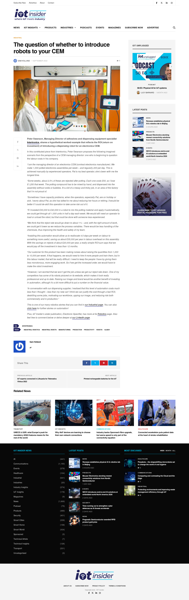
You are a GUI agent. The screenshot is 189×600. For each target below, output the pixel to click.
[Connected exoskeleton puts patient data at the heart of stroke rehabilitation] (156, 413)
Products (50, 27)
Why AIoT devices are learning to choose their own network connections (72, 434)
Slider (107, 330)
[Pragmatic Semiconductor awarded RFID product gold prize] (74, 520)
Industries (67, 27)
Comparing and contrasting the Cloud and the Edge (156, 477)
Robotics (102, 313)
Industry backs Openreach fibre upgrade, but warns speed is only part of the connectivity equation (114, 435)
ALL (173, 451)
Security (17, 515)
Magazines (114, 27)
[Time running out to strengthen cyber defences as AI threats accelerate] (74, 507)
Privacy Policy (98, 586)
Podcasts (86, 27)
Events (100, 27)
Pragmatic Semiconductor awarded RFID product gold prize (98, 520)
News (17, 27)
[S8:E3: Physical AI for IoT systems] (152, 66)
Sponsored (18, 534)
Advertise (33, 2)
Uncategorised (20, 553)
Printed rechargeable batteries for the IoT (100, 378)
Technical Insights (21, 544)
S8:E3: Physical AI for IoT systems (152, 88)
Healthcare (143, 429)
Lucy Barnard (147, 92)
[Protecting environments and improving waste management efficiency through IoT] (129, 490)
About (42, 2)
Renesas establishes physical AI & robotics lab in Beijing (158, 122)
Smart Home (19, 525)
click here (32, 308)
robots (99, 330)
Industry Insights (21, 487)
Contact (51, 2)
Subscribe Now (20, 2)
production (77, 330)
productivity (89, 330)
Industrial (18, 37)
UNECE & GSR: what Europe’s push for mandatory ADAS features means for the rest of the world (31, 435)
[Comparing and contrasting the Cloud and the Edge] (129, 477)
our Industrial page (94, 304)
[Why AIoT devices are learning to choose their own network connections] (73, 413)
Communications (103, 429)
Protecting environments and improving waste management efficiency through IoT (156, 490)
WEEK (162, 451)
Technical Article (21, 539)
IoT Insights (31, 27)
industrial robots (49, 330)
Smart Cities (19, 520)
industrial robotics (32, 330)
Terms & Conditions (117, 586)
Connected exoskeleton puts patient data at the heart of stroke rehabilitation (156, 434)
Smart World (19, 529)
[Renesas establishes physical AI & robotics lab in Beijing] (138, 122)
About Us (68, 586)
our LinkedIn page (81, 317)
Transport (18, 429)
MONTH (168, 451)
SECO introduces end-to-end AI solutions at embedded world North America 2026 (157, 153)
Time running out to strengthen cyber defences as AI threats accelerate (97, 507)
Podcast (152, 84)
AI (14, 459)
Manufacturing (65, 330)
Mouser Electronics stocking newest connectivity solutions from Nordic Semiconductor (158, 137)
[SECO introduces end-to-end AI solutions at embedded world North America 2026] (138, 152)
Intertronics (27, 326)
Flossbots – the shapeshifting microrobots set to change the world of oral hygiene (156, 463)
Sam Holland (24, 60)
